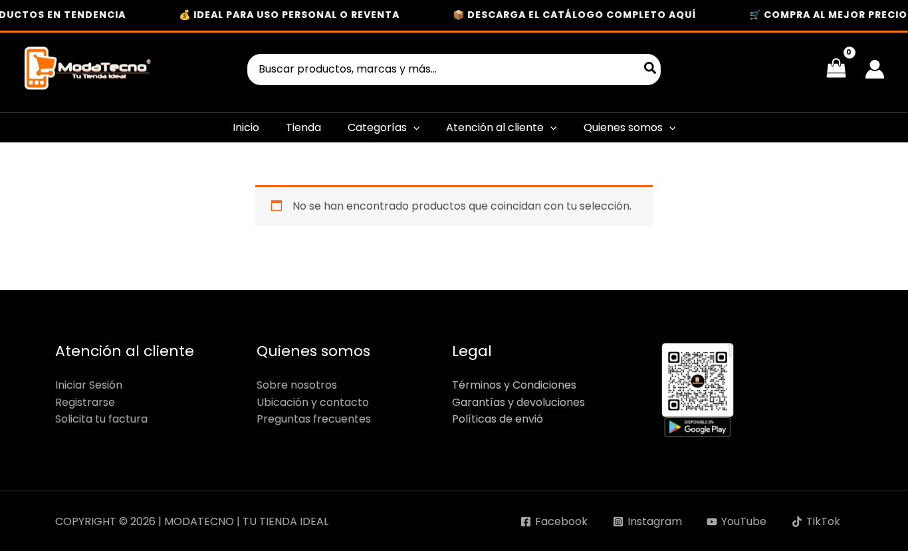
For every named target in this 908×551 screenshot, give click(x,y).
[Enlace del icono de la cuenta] (875, 69)
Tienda (303, 127)
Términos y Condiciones (514, 385)
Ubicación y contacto (313, 402)
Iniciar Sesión (88, 385)
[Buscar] (650, 70)
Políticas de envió (497, 419)
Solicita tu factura (101, 419)
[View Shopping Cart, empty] (835, 69)
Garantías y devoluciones (518, 402)
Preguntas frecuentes (314, 419)
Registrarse (85, 402)
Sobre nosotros (297, 385)
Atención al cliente (495, 127)
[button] (413, 127)
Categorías (377, 127)
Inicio (246, 127)
